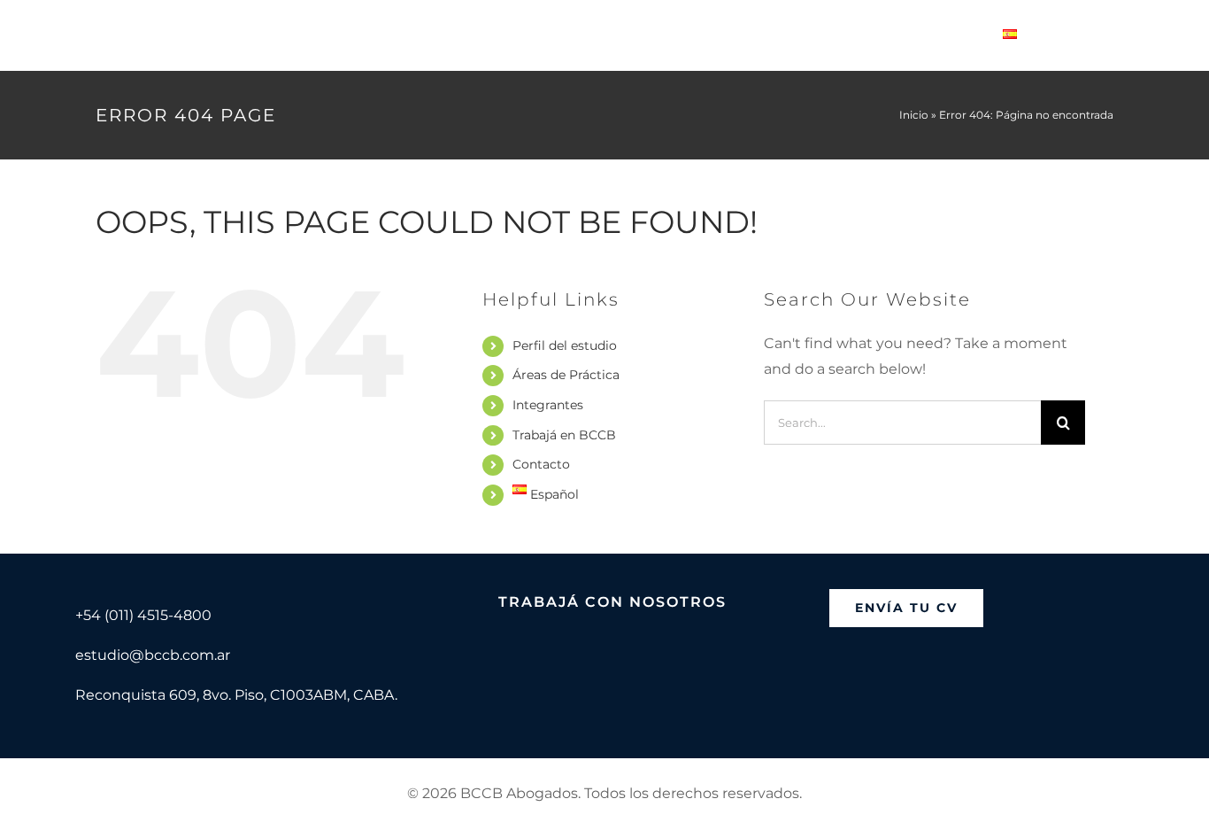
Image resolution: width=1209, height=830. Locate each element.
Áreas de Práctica (566, 375)
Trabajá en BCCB (564, 435)
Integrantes (547, 405)
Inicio (913, 114)
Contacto (541, 464)
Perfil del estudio (564, 345)
